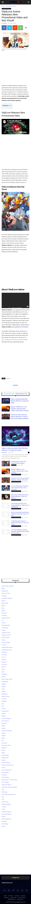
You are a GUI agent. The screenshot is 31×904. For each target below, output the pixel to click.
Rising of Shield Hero (7, 765)
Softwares (4, 775)
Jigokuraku (4, 694)
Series (3, 767)
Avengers (4, 596)
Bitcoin (3, 600)
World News (5, 824)
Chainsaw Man (6, 625)
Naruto (4, 733)
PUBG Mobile (5, 755)
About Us (23, 895)
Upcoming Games (6, 811)
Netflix (3, 735)
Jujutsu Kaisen (6, 696)
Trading (4, 806)
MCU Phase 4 (5, 721)
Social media (5, 772)
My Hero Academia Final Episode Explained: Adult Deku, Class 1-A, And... (20, 514)
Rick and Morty (6, 762)
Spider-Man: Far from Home (9, 779)
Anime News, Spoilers (11, 6)
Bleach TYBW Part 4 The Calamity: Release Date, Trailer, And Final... (19, 471)
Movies (4, 728)
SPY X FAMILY (5, 782)
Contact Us (17, 895)
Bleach (3, 605)
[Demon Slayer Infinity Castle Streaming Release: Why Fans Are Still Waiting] (6, 505)
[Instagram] (8, 890)
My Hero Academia (7, 730)
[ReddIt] (15, 27)
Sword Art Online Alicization (9, 787)
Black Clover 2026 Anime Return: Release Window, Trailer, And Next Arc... (20, 496)
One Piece (4, 743)
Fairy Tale (4, 654)
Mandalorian (5, 711)
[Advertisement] (15, 68)
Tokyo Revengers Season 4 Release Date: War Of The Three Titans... (20, 522)
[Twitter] (9, 27)
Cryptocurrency (6, 632)
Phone (3, 750)
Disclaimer (6, 897)
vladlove (8, 378)
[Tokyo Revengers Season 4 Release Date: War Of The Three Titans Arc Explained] (6, 523)
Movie (3, 726)
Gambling (4, 674)
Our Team (10, 895)
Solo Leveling (5, 777)
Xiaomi (3, 826)
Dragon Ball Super (7, 650)
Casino (3, 623)
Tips (3, 799)
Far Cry (4, 657)
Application (5, 591)
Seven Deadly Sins (7, 770)
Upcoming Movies (6, 814)
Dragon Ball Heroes (7, 647)
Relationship (5, 757)
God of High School (7, 679)
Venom (3, 816)
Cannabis (4, 615)
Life (3, 706)
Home (3, 6)
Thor (3, 797)
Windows (4, 821)
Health (3, 686)
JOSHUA (5, 23)
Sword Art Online (6, 784)
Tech (3, 789)
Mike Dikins (4, 452)
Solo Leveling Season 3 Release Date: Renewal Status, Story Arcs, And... (19, 487)
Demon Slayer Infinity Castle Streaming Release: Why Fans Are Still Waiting (20, 505)
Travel (3, 809)
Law (3, 703)
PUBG (3, 753)
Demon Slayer (5, 637)
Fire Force (4, 664)
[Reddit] (17, 890)
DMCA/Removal (11, 899)
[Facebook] (4, 27)
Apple (3, 588)
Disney (3, 640)
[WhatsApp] (20, 27)
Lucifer (3, 708)
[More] (26, 27)
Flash (3, 669)
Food (3, 672)
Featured (4, 662)
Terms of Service (22, 897)
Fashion (4, 659)
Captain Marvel (6, 618)
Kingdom (4, 701)
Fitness (4, 667)
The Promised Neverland (8, 794)
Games (3, 676)
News (3, 738)
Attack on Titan (6, 593)
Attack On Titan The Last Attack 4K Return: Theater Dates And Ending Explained (20, 416)
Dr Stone (4, 645)
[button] (2, 2)
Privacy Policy (20, 899)
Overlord (4, 748)
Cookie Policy (13, 897)
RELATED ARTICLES (9, 393)
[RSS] (22, 890)
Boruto (3, 610)
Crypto (3, 630)
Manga (3, 713)
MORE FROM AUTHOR (21, 393)
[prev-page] (3, 423)
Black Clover (5, 603)
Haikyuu (4, 684)
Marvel (3, 716)
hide (10, 105)
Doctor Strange (6, 642)
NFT (3, 740)
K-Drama (4, 699)
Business (4, 613)
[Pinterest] (13, 890)
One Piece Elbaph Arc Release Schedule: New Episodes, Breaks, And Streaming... (20, 531)
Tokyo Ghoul (5, 802)
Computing (5, 627)
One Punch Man (6, 745)
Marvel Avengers (6, 718)
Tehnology (14, 465)
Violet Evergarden (6, 819)
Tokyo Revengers (6, 804)
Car (3, 620)
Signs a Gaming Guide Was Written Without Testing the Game (20, 401)
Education (4, 652)
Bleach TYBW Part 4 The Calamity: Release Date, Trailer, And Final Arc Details (20, 408)
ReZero (4, 760)
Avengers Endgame (7, 598)
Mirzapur (4, 723)
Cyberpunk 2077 (6, 635)
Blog (3, 608)
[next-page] (5, 423)
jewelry (4, 691)
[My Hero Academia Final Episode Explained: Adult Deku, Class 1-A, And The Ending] (6, 514)
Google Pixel (5, 681)
